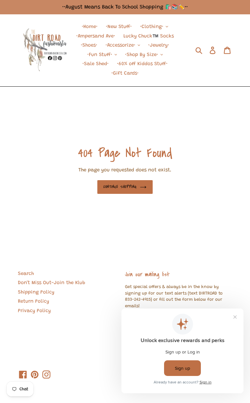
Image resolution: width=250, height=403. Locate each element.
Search (26, 273)
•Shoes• (89, 45)
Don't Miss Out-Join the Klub (51, 283)
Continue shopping (120, 187)
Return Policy (33, 301)
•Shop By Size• (142, 54)
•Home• (90, 26)
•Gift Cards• (125, 73)
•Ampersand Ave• (95, 36)
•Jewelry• (158, 45)
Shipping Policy (36, 292)
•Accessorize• (121, 45)
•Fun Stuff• (100, 54)
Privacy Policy (34, 311)
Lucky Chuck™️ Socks (148, 36)
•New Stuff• (119, 26)
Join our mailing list (147, 274)
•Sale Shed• (95, 64)
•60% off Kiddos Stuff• (142, 64)
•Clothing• (152, 26)
